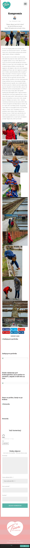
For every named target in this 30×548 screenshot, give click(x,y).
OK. (24, 546)
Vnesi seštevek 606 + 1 (8, 477)
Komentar (4, 455)
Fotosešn (5, 419)
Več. (12, 545)
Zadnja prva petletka (9, 353)
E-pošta (4, 495)
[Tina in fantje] (6, 5)
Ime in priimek (6, 486)
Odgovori (5, 443)
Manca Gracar (20, 542)
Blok (19, 21)
